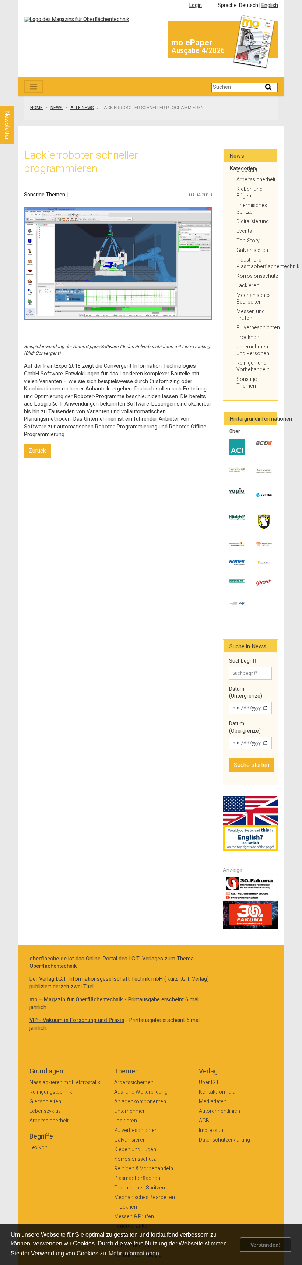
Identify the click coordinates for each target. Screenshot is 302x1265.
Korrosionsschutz (254, 276)
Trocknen (247, 337)
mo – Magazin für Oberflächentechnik (76, 999)
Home (36, 108)
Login (195, 5)
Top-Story (248, 241)
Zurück (37, 450)
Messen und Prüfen (250, 315)
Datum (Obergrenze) (245, 727)
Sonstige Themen (246, 382)
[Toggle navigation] (33, 86)
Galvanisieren (252, 250)
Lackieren (247, 286)
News (56, 108)
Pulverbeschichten (254, 328)
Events (244, 231)
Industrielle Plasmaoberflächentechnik (254, 263)
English (269, 5)
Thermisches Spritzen (251, 209)
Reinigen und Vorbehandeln (253, 366)
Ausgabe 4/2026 (198, 50)
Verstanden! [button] (265, 1245)
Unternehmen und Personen (252, 350)
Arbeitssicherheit (254, 179)
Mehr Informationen (134, 1253)
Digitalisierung (252, 221)
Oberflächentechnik (53, 966)
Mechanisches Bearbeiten (253, 298)
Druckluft (246, 170)
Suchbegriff (242, 661)
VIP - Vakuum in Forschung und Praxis (76, 1020)
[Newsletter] (19, 99)
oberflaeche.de (48, 959)
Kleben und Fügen (249, 192)
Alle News (82, 108)
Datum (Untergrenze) (245, 693)
